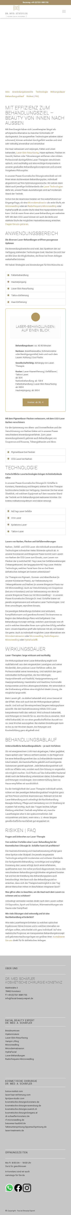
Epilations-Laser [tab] (19, 524)
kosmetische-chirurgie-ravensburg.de (23, 1105)
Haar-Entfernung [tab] (19, 302)
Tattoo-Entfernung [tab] (20, 295)
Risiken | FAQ (33, 96)
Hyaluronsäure (12, 1034)
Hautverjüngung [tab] (18, 282)
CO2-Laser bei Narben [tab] (21, 459)
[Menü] (64, 11)
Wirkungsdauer (57, 92)
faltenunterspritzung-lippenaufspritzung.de (25, 1127)
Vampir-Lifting (12, 1041)
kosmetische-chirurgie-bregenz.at (21, 1112)
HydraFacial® (30, 639)
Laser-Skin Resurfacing (27, 152)
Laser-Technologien (53, 186)
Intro (7, 92)
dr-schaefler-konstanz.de (17, 1116)
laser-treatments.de (14, 1130)
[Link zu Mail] (63, 1210)
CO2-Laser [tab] (16, 518)
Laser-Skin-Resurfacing (16, 1038)
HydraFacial (11, 1052)
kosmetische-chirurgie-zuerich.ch (21, 1109)
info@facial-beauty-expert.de (19, 998)
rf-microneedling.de (14, 1120)
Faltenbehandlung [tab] (19, 275)
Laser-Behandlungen (15, 1055)
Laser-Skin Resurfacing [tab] (22, 288)
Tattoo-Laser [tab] (17, 531)
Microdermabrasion (37, 202)
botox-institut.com (14, 1091)
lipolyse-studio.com (14, 1098)
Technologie (42, 92)
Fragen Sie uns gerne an (16, 224)
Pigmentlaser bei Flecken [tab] (23, 452)
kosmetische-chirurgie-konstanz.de (22, 1102)
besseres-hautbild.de (15, 1123)
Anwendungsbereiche (22, 92)
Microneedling (12, 206)
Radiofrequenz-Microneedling (42, 206)
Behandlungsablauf (14, 96)
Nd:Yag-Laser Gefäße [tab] (21, 511)
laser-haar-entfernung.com (18, 1095)
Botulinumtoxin (12, 1030)
